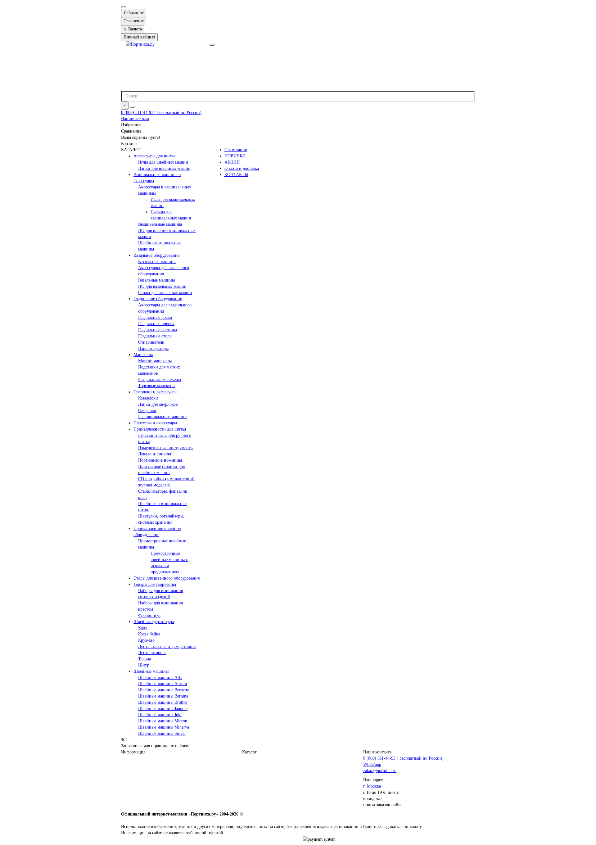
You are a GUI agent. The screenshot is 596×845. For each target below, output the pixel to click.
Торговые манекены (156, 385)
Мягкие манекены (155, 361)
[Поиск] (132, 107)
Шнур (143, 665)
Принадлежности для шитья (159, 429)
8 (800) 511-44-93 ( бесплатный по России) (161, 112)
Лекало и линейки (155, 454)
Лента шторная (152, 652)
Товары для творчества (154, 584)
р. (133, 29)
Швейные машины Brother (163, 702)
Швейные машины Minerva (163, 727)
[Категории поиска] (212, 45)
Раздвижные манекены (159, 379)
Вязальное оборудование (156, 255)
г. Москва (372, 786)
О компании (235, 149)
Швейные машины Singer (162, 733)
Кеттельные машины (157, 261)
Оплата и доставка (241, 168)
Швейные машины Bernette (163, 690)
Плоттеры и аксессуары (155, 423)
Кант (142, 628)
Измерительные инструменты (165, 447)
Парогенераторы (153, 348)
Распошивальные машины (162, 416)
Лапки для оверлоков (158, 404)
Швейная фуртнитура (153, 621)
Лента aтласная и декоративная (167, 646)
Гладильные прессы (156, 323)
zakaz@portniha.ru (379, 770)
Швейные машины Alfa (160, 677)
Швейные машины (151, 671)
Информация (133, 752)
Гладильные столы (155, 336)
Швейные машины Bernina (163, 696)
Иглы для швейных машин (163, 162)
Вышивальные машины (160, 224)
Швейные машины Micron (162, 721)
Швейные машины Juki (160, 714)
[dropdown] (123, 7)
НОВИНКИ (235, 156)
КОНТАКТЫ (236, 174)
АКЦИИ (232, 162)
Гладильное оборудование (157, 298)
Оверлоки (147, 410)
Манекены (143, 354)
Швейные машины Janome (162, 708)
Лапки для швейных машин (164, 168)
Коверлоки (148, 398)
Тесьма (144, 659)
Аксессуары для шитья (154, 156)
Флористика (149, 615)
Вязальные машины (156, 280)
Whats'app (372, 764)
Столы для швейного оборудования (166, 578)
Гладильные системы (157, 330)
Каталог (249, 752)
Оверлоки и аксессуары (155, 392)
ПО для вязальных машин (162, 286)
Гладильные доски (155, 317)
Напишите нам (135, 118)
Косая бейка (149, 634)
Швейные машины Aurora (162, 683)
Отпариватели (151, 342)
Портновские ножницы (160, 460)
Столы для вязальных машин (165, 292)
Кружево (146, 640)
